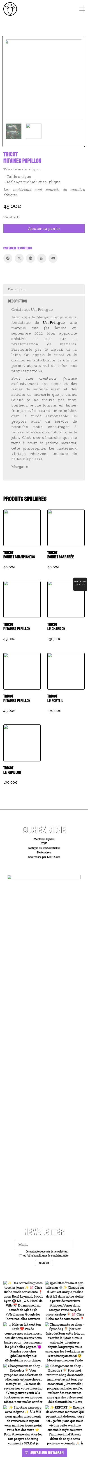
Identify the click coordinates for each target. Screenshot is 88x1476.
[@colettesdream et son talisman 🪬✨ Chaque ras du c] (65, 1300)
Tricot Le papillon (12, 770)
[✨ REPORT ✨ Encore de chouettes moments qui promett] (65, 1425)
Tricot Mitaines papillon (16, 626)
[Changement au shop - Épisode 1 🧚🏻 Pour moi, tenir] (65, 1383)
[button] (82, 9)
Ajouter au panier (44, 228)
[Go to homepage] (10, 9)
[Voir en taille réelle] (12, 46)
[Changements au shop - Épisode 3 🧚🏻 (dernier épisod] (65, 1342)
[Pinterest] (30, 258)
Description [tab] (16, 289)
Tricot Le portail (55, 698)
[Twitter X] (19, 258)
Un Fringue (54, 322)
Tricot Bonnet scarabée (60, 555)
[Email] (53, 258)
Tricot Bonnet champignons (19, 555)
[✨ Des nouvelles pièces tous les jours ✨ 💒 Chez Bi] (23, 1300)
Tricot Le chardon (56, 626)
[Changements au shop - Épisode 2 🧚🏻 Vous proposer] (23, 1383)
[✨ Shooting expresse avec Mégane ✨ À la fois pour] (23, 1425)
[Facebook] (7, 258)
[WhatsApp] (41, 258)
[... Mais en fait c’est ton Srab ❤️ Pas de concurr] (23, 1342)
